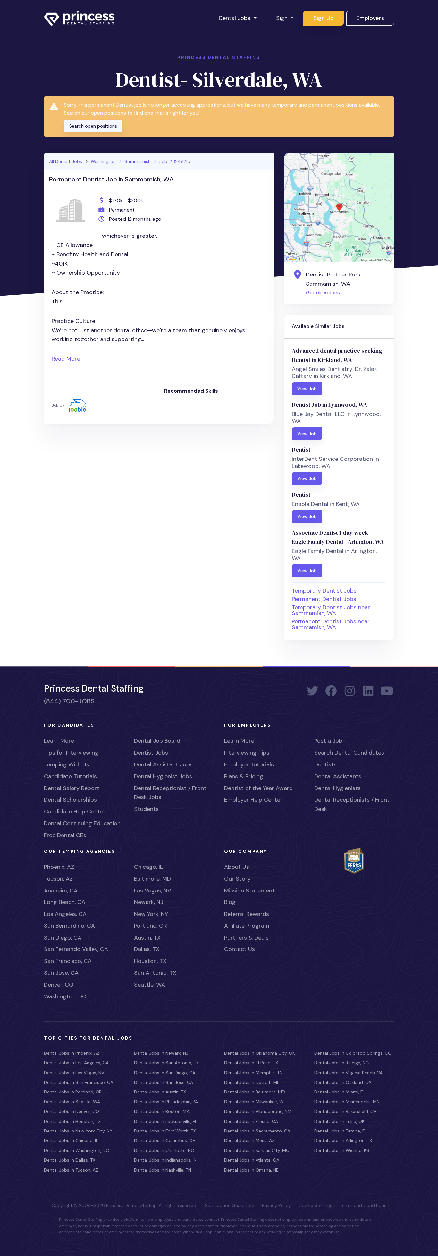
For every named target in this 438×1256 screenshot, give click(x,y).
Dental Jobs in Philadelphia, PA (166, 1102)
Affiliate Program (246, 926)
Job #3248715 (174, 161)
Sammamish (137, 161)
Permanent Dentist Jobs (324, 599)
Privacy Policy (276, 1205)
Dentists (325, 764)
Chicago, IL (148, 867)
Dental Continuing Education (82, 823)
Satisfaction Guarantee (229, 1205)
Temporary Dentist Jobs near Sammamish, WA (331, 610)
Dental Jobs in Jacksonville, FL (165, 1121)
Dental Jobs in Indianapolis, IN (165, 1160)
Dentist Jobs (151, 752)
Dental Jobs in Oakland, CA (342, 1082)
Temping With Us (66, 764)
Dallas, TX (146, 949)
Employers (370, 18)
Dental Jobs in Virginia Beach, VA (348, 1073)
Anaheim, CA (61, 890)
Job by (58, 405)
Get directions (323, 292)
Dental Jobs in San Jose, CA (163, 1082)
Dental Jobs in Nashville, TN (162, 1170)
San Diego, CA (62, 937)
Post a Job (328, 741)
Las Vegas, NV (152, 890)
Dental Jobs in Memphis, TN (253, 1073)
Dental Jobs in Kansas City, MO (257, 1150)
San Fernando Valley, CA (76, 949)
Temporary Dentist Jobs (324, 591)
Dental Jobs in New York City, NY (78, 1131)
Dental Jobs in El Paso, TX (251, 1063)
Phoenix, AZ (59, 867)
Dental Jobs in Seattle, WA (72, 1102)
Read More (66, 359)
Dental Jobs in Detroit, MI (251, 1082)
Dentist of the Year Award (258, 788)
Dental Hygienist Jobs (163, 776)
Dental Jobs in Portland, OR (73, 1092)
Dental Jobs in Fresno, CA (251, 1121)
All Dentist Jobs (65, 161)
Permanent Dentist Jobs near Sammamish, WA (331, 624)
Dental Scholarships (70, 800)
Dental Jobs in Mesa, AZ (249, 1140)
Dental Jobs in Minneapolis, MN (347, 1102)
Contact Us (239, 949)
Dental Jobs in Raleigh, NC (341, 1063)
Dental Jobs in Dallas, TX (69, 1160)
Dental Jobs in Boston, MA (162, 1111)
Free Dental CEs (65, 835)
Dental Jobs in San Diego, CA (164, 1073)
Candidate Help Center (74, 811)
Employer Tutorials (249, 764)
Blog (230, 902)
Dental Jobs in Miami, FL (339, 1092)
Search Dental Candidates (349, 752)
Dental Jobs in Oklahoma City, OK (259, 1053)
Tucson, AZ (58, 879)
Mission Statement (249, 890)
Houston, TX (150, 961)
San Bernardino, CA (69, 926)
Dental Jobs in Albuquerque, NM (257, 1111)
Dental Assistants (337, 776)
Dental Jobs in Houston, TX (72, 1121)
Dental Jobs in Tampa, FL (340, 1131)
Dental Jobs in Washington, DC (76, 1150)
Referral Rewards (246, 914)
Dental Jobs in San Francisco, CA (78, 1082)
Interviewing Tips (246, 752)
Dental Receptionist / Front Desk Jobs (170, 792)
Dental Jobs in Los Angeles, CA (76, 1063)
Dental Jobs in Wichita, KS (341, 1150)
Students (146, 809)
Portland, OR (150, 926)
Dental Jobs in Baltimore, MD (254, 1092)
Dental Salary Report (71, 788)
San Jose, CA (61, 973)
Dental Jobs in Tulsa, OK (339, 1121)
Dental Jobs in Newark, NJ (161, 1053)
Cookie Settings (315, 1205)
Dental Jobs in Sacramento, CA (257, 1131)
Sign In (285, 18)
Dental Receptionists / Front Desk (352, 804)
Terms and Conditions (363, 1205)
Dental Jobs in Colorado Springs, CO (353, 1053)
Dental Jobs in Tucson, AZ (71, 1170)
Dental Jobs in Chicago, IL (71, 1140)
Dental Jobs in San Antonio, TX (166, 1063)
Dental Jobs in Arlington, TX (343, 1140)
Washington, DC (65, 996)
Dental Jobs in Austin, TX (160, 1092)
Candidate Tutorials (70, 776)
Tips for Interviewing (71, 752)
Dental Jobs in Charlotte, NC (164, 1150)
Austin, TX (147, 937)
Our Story (237, 879)
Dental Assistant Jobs (163, 764)
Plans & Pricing (243, 776)
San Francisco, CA (68, 961)
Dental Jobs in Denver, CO (71, 1111)
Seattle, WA (149, 984)
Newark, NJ (148, 902)
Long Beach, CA (64, 902)
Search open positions (93, 126)
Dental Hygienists (337, 788)
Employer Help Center (253, 800)
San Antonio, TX (155, 973)
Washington (103, 161)
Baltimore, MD (152, 879)
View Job (307, 389)
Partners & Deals (246, 937)
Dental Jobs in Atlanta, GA (251, 1160)
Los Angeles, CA (65, 914)
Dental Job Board (157, 741)
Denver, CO (58, 984)
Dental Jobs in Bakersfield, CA (345, 1111)
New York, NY (151, 914)
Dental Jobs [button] (235, 18)
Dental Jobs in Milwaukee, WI (254, 1102)
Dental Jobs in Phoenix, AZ (71, 1053)
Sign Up (323, 18)
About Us (236, 867)
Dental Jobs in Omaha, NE (251, 1170)
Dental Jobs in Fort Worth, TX (165, 1131)
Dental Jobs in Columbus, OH (165, 1140)
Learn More (59, 741)
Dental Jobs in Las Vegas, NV (74, 1073)
